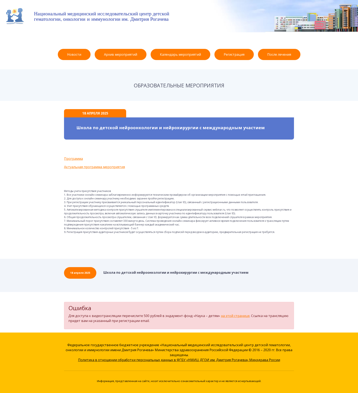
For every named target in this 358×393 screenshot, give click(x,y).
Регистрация (234, 54)
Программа (73, 158)
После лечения (279, 54)
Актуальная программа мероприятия (94, 167)
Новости (74, 54)
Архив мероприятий (120, 54)
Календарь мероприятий (180, 54)
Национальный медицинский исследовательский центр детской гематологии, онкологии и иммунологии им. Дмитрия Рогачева (101, 16)
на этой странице (235, 315)
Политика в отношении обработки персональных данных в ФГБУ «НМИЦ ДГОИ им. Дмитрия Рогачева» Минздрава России (179, 360)
